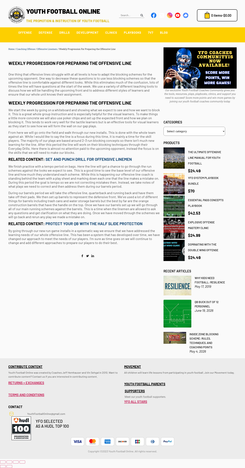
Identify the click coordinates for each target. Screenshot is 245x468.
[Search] (141, 15)
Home (11, 49)
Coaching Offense (25, 49)
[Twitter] (87, 256)
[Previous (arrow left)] (3, 466)
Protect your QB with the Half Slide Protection (94, 223)
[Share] (16, 461)
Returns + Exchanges (26, 383)
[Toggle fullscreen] (9, 461)
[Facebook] (82, 256)
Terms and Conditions (26, 395)
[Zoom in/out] (3, 461)
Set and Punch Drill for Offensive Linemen (89, 159)
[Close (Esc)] (22, 461)
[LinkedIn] (92, 256)
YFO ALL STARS (135, 402)
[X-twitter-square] (161, 15)
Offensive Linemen (47, 49)
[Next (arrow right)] (9, 466)
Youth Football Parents (144, 384)
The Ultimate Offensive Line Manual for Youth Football (204, 157)
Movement (132, 367)
